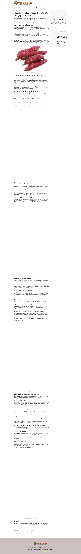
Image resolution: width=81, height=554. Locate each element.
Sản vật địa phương (17, 7)
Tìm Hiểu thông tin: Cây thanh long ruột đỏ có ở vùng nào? (62, 37)
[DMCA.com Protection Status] (47, 551)
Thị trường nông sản (42, 7)
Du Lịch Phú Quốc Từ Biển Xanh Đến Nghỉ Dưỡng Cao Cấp (58, 20)
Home (14, 10)
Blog (47, 7)
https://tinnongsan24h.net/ (40, 551)
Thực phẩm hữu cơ (33, 7)
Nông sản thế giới (25, 7)
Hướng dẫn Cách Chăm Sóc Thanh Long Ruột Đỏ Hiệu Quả (62, 42)
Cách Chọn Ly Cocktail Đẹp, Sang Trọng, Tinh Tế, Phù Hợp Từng (62, 26)
